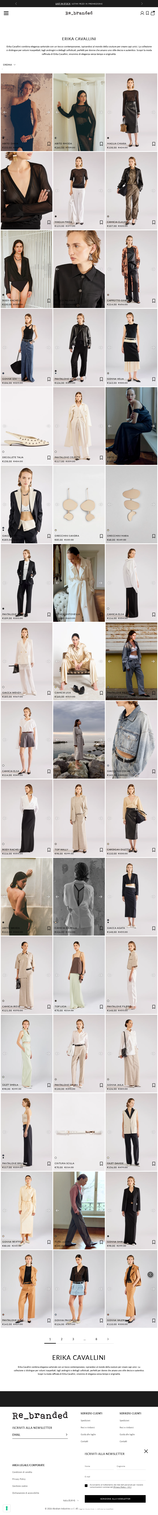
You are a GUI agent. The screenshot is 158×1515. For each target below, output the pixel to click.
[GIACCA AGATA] (131, 897)
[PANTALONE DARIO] (26, 583)
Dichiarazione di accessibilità (25, 1493)
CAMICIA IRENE (11, 1006)
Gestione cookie (20, 1486)
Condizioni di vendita (22, 1472)
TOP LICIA (60, 1006)
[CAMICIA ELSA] (131, 583)
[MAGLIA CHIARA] (131, 112)
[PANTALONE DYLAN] (79, 1053)
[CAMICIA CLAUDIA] (131, 191)
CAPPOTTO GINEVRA (119, 300)
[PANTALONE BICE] (131, 661)
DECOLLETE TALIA (13, 457)
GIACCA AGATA (116, 927)
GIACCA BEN (9, 535)
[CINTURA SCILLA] (79, 1132)
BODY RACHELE (11, 300)
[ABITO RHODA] (79, 112)
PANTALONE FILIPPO (119, 1006)
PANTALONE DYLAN (66, 1084)
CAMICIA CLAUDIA (118, 221)
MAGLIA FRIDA (63, 221)
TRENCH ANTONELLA (67, 614)
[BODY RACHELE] (26, 269)
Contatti (84, 1441)
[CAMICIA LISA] (79, 661)
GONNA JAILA (115, 1084)
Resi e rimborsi (88, 1427)
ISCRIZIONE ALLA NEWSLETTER (115, 1499)
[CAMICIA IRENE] (26, 975)
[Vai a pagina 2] (108, 1339)
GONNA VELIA (115, 378)
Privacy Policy (19, 1479)
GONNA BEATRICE (13, 1241)
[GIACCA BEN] (26, 504)
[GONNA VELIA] (131, 347)
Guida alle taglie (88, 1434)
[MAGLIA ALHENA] (26, 191)
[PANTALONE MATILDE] (79, 347)
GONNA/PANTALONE (67, 1320)
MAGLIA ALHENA (12, 221)
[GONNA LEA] (26, 347)
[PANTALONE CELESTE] (79, 426)
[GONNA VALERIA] (131, 1289)
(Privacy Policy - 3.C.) (122, 1487)
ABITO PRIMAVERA (118, 457)
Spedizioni (85, 1420)
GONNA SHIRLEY (117, 1241)
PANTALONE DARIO (13, 614)
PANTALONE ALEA (12, 1320)
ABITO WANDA (11, 927)
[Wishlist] (147, 13)
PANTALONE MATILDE (67, 378)
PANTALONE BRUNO (14, 1163)
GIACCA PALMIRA (65, 300)
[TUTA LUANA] (79, 1210)
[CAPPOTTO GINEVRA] (131, 269)
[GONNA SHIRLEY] (131, 1210)
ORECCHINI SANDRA (67, 535)
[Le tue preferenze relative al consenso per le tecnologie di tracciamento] (6, 1508)
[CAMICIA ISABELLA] (79, 897)
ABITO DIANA (10, 143)
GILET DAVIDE (115, 1163)
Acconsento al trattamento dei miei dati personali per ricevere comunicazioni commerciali (116, 1486)
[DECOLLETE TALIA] (26, 426)
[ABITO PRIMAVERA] (131, 426)
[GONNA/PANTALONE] (79, 1289)
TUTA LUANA (62, 1241)
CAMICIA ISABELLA (66, 927)
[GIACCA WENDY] (26, 661)
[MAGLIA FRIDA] (79, 191)
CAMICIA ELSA (115, 614)
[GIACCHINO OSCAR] (131, 740)
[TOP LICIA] (79, 975)
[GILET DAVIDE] (131, 1132)
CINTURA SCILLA (64, 1163)
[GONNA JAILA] (131, 1053)
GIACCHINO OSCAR (118, 771)
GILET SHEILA (10, 1084)
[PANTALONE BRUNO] (26, 1132)
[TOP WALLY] (79, 818)
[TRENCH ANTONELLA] (79, 583)
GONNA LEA (9, 378)
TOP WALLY (61, 849)
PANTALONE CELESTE (67, 457)
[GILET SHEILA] (26, 1053)
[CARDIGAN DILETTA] (131, 818)
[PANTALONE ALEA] (26, 1289)
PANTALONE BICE (117, 692)
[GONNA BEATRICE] (26, 1210)
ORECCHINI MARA (118, 535)
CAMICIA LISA (63, 692)
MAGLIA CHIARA (116, 143)
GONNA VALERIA (117, 1320)
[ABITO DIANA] (26, 112)
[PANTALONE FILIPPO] (131, 975)
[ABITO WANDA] (26, 897)
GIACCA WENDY (11, 692)
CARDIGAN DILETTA (118, 849)
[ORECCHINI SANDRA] (79, 504)
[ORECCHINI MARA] (131, 504)
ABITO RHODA (63, 143)
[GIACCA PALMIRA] (79, 269)
